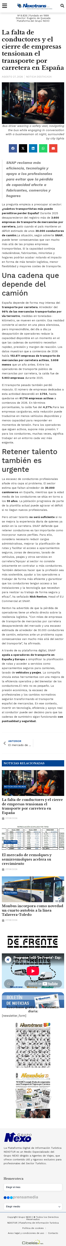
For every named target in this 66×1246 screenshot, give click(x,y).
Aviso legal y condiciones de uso (26, 1233)
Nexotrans (10, 842)
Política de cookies (33, 1228)
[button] (13, 148)
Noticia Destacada (39, 76)
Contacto (53, 1233)
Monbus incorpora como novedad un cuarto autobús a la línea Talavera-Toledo (32, 910)
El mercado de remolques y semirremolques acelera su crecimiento (26, 859)
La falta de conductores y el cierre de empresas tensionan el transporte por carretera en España (32, 806)
